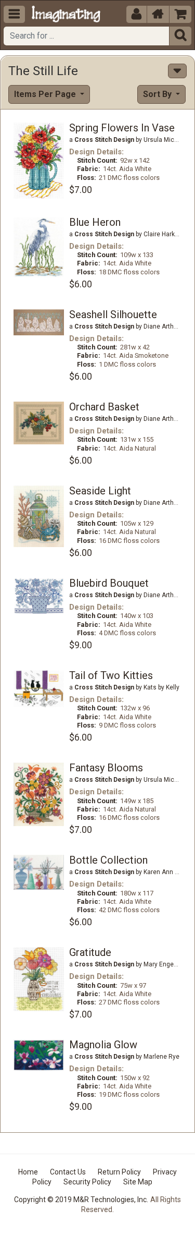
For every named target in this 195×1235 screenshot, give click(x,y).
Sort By (158, 94)
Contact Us (68, 1172)
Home (28, 1172)
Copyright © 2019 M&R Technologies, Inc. (81, 1199)
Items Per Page (46, 94)
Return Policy (119, 1172)
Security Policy (87, 1182)
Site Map (137, 1182)
